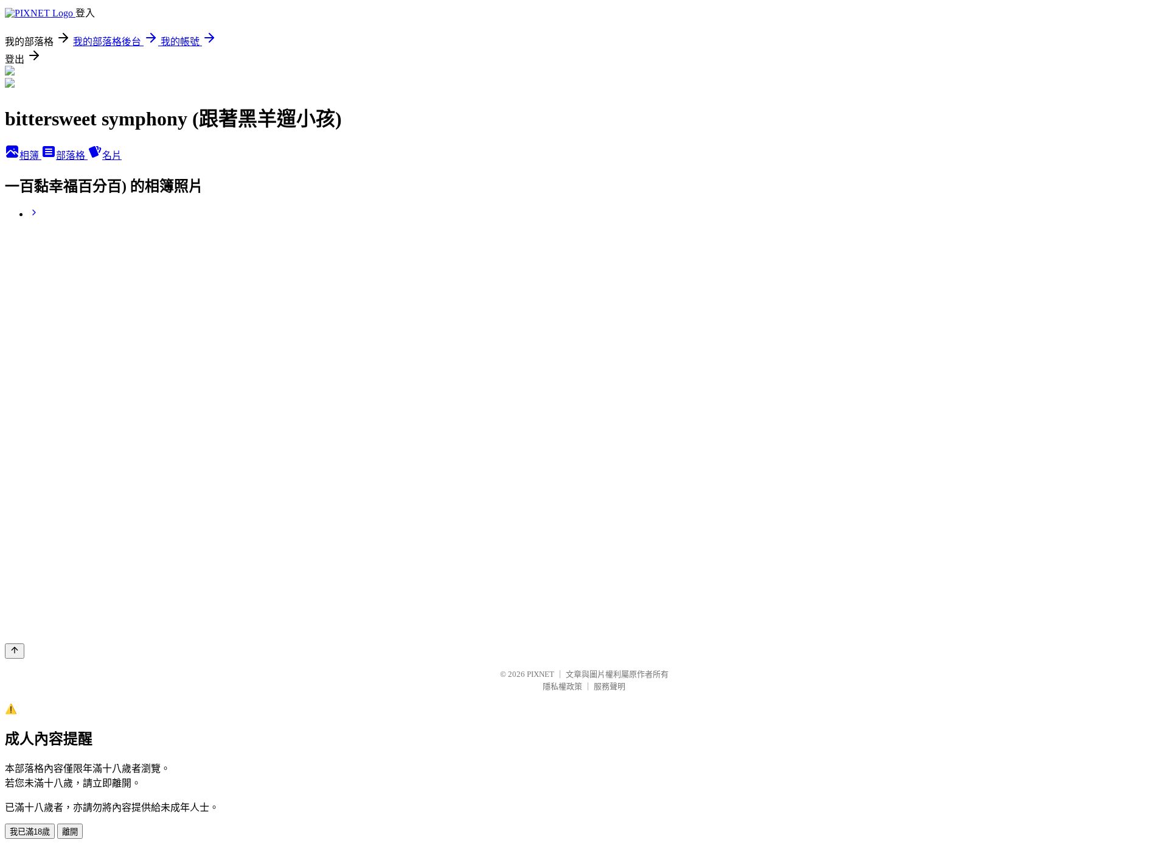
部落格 (72, 155)
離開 (70, 831)
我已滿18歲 (30, 831)
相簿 (30, 155)
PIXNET (540, 674)
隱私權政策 (562, 686)
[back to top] (14, 651)
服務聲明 (609, 686)
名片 (112, 155)
